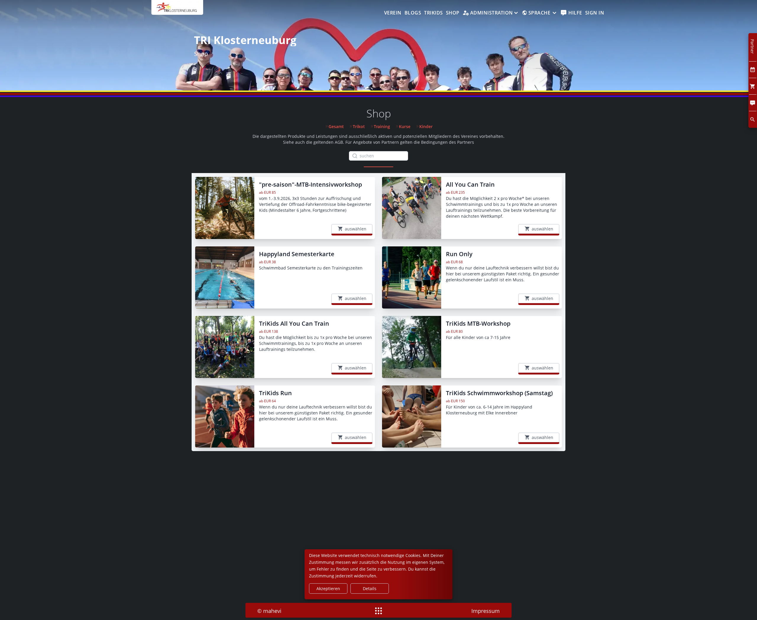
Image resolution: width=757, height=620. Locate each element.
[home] (177, 10)
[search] (752, 119)
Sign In (594, 12)
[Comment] (752, 103)
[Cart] (752, 86)
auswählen (355, 229)
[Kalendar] (752, 70)
